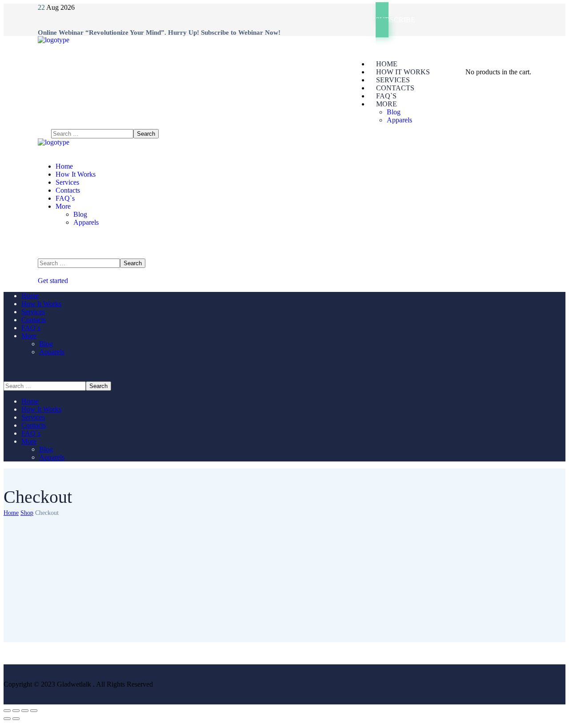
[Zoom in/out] (33, 710)
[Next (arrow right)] (16, 718)
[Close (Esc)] (7, 710)
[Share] (16, 710)
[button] (453, 19)
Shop (26, 513)
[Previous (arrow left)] (7, 718)
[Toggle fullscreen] (24, 710)
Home (11, 513)
